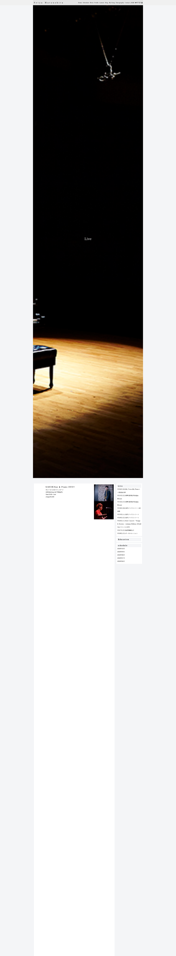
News (91, 2)
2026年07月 (121, 558)
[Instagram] (140, 2)
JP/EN (132, 2)
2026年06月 (121, 561)
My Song (112, 2)
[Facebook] (138, 2)
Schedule (86, 2)
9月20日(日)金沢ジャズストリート (128, 517)
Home (80, 2)
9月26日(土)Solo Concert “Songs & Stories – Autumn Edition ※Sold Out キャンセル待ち (129, 524)
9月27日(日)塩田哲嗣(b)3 (125, 530)
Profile (96, 2)
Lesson (101, 2)
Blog (106, 2)
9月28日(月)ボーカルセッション (127, 533)
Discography (120, 2)
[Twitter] (136, 2)
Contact (127, 2)
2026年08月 (121, 555)
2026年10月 (121, 548)
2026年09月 (121, 551)
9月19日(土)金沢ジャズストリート (128, 514)
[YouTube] (142, 2)
